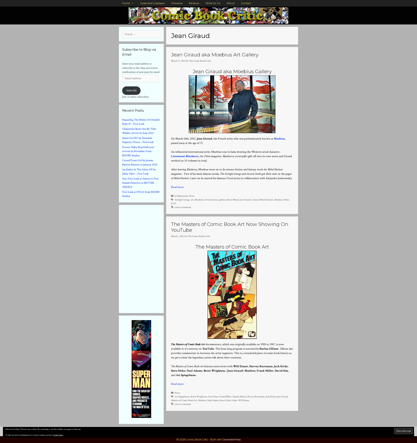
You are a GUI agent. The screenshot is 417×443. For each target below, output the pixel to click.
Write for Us (213, 3)
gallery (222, 199)
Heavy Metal (232, 199)
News (191, 196)
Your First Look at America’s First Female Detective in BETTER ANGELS (140, 183)
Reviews (194, 3)
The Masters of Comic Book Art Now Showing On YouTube (229, 227)
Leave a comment (183, 207)
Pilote (286, 199)
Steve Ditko (225, 400)
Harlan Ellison (239, 396)
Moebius (278, 199)
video (234, 400)
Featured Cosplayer (152, 3)
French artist (211, 199)
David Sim (213, 396)
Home (126, 3)
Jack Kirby (270, 396)
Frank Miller (225, 396)
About (231, 3)
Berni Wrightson (199, 396)
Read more (177, 187)
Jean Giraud (245, 199)
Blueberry (199, 199)
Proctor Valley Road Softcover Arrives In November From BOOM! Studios (138, 151)
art (192, 199)
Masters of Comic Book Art (184, 400)
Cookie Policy (58, 435)
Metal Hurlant (266, 199)
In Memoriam (181, 196)
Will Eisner (243, 400)
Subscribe (131, 90)
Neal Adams (213, 400)
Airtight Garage (182, 199)
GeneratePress (231, 439)
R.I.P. (173, 203)
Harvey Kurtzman (255, 396)
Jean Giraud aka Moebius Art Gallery (215, 55)
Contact (246, 3)
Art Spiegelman (182, 396)
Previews (176, 3)
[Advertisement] (146, 258)
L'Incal (255, 199)
